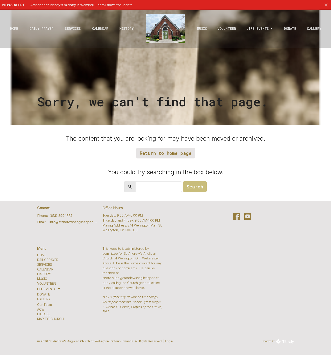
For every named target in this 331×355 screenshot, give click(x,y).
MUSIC (202, 28)
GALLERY (314, 28)
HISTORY (126, 28)
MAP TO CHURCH (50, 319)
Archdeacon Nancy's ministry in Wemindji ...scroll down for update (81, 5)
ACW (41, 309)
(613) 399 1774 (61, 215)
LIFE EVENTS (258, 28)
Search (195, 187)
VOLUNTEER (227, 28)
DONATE (290, 28)
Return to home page (165, 153)
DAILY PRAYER (41, 28)
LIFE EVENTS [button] (46, 289)
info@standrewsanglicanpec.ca (74, 222)
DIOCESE (43, 314)
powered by (276, 345)
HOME (14, 28)
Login (169, 341)
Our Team (44, 305)
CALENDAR (100, 28)
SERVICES (73, 28)
